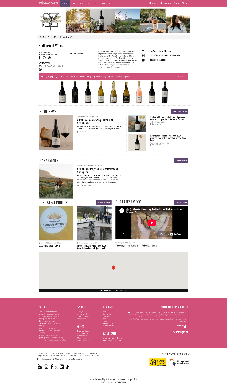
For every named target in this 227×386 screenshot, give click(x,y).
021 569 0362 (46, 52)
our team (82, 338)
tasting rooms (82, 311)
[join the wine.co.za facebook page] (52, 368)
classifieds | (50, 323)
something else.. (109, 326)
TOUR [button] (110, 3)
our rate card (84, 333)
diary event (107, 314)
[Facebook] (40, 57)
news (82, 77)
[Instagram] (45, 57)
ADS (95, 3)
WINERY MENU (49, 76)
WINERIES (65, 3)
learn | (47, 326)
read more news (180, 111)
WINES (74, 3)
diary (89, 77)
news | (47, 319)
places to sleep (83, 316)
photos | (50, 330)
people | (48, 335)
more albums (105, 202)
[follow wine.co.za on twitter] (56, 368)
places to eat (82, 314)
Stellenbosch (44, 63)
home (65, 77)
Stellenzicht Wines (51, 45)
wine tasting (101, 77)
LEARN (102, 3)
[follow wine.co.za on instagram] (46, 368)
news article (107, 311)
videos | (50, 333)
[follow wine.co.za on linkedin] (62, 368)
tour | (47, 328)
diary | (47, 321)
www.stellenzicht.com (49, 54)
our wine (74, 77)
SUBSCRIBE (110, 333)
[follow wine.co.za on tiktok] (67, 368)
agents (127, 77)
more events (182, 160)
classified (106, 316)
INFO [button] (178, 3)
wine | (48, 311)
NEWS (81, 3)
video (105, 321)
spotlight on (181, 332)
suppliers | (52, 340)
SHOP (186, 3)
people (119, 77)
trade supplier (108, 323)
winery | (49, 314)
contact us (82, 336)
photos (105, 319)
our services (84, 331)
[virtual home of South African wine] (48, 3)
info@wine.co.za (45, 359)
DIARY (89, 3)
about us (183, 77)
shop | (49, 316)
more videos (182, 202)
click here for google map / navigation (113, 291)
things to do (81, 319)
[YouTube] (50, 57)
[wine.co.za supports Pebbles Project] (158, 362)
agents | (51, 337)
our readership (85, 340)
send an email (78, 53)
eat (111, 77)
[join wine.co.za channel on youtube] (40, 368)
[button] (113, 268)
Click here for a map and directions (68, 359)
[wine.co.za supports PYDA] (179, 362)
